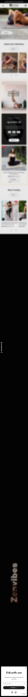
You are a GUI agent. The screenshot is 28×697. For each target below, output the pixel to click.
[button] (1, 347)
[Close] (25, 668)
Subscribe (13, 687)
